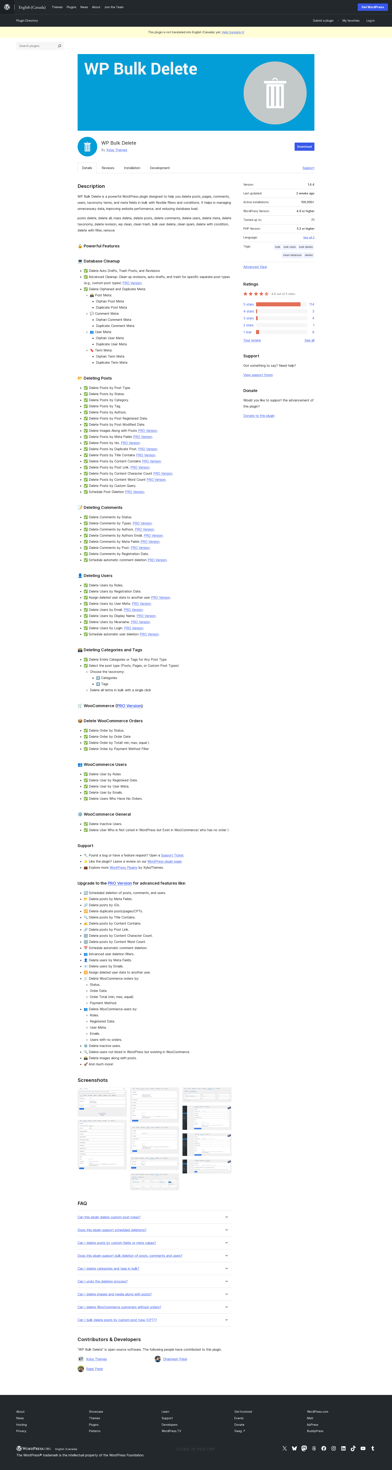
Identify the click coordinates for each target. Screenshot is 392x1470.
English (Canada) (66, 1449)
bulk (277, 246)
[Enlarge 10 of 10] (226, 1165)
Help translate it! (233, 32)
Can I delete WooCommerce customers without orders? (119, 1307)
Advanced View (255, 267)
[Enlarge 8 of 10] (226, 1111)
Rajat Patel (94, 1369)
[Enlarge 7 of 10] (226, 1093)
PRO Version (131, 283)
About (20, 1411)
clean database (292, 255)
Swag (239, 1431)
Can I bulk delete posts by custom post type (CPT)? (117, 1320)
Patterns (94, 1431)
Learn (165, 1411)
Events (239, 1418)
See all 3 (308, 237)
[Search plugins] (60, 46)
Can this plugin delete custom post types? (109, 1217)
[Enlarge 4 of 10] (174, 1132)
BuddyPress (315, 1431)
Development (160, 168)
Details (87, 168)
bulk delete (306, 246)
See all (309, 340)
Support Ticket (172, 855)
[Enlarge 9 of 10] (226, 1139)
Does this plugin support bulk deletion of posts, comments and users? (130, 1256)
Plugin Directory (27, 20)
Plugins (94, 1424)
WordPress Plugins (123, 867)
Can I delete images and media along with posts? (115, 1294)
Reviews (108, 168)
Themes (94, 1418)
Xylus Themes (116, 150)
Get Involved (243, 1411)
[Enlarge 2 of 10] (121, 1125)
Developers (170, 1424)
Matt (310, 1418)
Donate (239, 1424)
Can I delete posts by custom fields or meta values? (117, 1243)
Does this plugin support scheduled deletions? (112, 1230)
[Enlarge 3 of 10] (174, 1093)
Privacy (21, 1431)
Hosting (21, 1424)
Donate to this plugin (259, 416)
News (20, 1418)
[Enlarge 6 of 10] (174, 1179)
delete (309, 255)
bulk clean (290, 246)
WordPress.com (317, 1411)
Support (308, 168)
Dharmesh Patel (175, 1359)
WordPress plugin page (164, 861)
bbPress (312, 1424)
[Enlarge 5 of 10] (174, 1162)
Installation (132, 168)
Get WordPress (373, 7)
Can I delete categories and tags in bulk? (108, 1269)
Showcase (96, 1411)
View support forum (258, 375)
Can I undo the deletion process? (103, 1281)
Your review (252, 340)
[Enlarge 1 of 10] (121, 1093)
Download (304, 146)
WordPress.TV (171, 1431)
